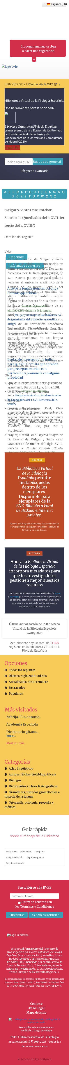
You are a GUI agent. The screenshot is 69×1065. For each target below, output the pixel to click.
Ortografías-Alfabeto (34, 391)
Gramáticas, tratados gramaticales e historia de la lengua (32, 794)
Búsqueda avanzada (34, 171)
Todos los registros (22, 670)
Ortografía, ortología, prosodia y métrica (29, 805)
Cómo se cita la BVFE (40, 84)
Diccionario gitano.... (22, 732)
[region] (34, 495)
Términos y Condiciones (37, 906)
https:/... (11, 736)
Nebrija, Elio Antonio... (23, 717)
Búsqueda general (47, 162)
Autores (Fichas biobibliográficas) (32, 774)
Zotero (57, 593)
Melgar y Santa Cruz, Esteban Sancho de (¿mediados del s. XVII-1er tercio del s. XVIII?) (34, 320)
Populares (16, 693)
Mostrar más (15, 743)
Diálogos (15, 780)
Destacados (17, 687)
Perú (10, 299)
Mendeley (14, 597)
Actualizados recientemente (28, 682)
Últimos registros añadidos (28, 676)
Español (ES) (58, 4)
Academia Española (22, 724)
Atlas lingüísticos (21, 768)
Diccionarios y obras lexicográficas (33, 786)
